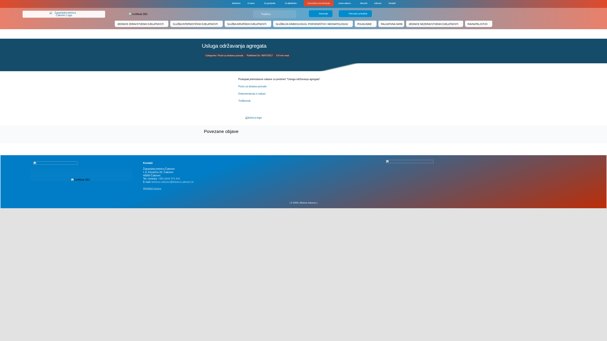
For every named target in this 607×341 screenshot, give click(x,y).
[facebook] (212, 4)
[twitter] (303, 195)
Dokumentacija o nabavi (252, 93)
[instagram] (309, 195)
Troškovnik (244, 100)
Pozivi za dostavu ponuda (230, 55)
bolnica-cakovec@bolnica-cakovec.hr (173, 182)
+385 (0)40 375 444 (169, 178)
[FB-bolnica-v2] (409, 161)
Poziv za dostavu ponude (252, 86)
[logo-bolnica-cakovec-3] (253, 117)
